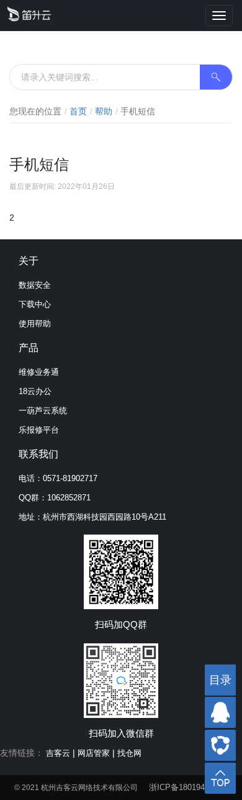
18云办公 (35, 391)
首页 (78, 111)
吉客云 (58, 753)
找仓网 (129, 753)
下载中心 (35, 304)
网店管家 (94, 753)
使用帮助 (35, 323)
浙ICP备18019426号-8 (188, 787)
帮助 (103, 111)
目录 (220, 680)
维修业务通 (39, 372)
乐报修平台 (39, 429)
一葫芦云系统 (43, 410)
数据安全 (35, 285)
